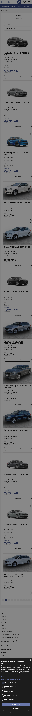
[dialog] (16, 687)
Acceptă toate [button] (16, 704)
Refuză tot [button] (16, 709)
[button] (16, 679)
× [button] (30, 660)
